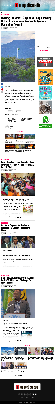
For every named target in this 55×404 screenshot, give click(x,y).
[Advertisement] (43, 37)
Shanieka (6, 28)
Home (5, 12)
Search (38, 46)
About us (22, 397)
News (25, 12)
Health (22, 12)
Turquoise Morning (39, 12)
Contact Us (32, 397)
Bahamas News (10, 12)
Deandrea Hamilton (8, 170)
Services (27, 397)
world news (27, 14)
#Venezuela (17, 114)
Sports (29, 12)
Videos (45, 12)
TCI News (33, 12)
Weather (49, 12)
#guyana (12, 114)
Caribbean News (16, 12)
